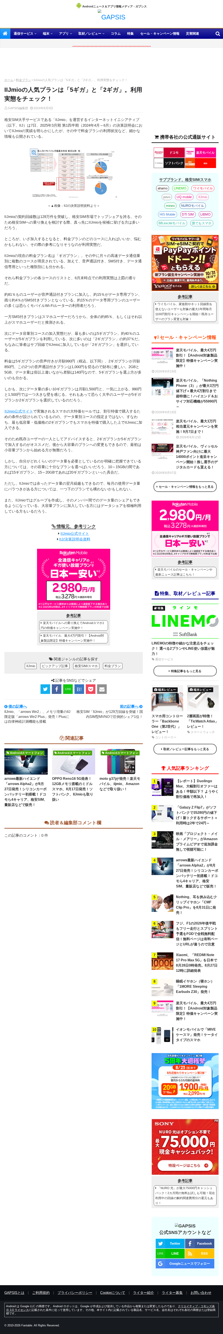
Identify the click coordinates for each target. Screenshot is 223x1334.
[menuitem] (5, 33)
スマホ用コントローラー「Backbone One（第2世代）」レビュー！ (167, 724)
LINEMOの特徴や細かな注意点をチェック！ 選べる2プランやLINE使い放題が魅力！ (183, 648)
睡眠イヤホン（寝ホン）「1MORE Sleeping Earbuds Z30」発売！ (195, 986)
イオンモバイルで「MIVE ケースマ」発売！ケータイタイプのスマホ (197, 1035)
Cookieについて (112, 1293)
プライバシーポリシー (74, 1293)
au (205, 163)
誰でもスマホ (201, 223)
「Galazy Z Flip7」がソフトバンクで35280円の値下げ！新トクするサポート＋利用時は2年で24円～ (197, 815)
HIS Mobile (167, 214)
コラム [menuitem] (116, 33)
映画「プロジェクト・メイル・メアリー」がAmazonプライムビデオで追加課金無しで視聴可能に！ (197, 841)
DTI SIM (188, 214)
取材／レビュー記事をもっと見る (186, 749)
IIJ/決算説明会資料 (74, 539)
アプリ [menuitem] (64, 33)
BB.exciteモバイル (172, 223)
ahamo (162, 188)
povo (166, 197)
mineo (170, 205)
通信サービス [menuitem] (23, 33)
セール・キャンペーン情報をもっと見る (186, 486)
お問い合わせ (201, 1293)
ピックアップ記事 (55, 666)
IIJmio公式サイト (19, 411)
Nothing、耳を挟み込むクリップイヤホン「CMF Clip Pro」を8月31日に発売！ (196, 904)
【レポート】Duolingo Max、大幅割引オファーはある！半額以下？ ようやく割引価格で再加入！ (197, 789)
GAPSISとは (14, 1293)
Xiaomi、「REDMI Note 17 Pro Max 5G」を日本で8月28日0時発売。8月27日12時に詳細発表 (197, 962)
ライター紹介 (143, 1293)
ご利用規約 (41, 1293)
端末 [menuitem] (46, 33)
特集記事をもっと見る (186, 671)
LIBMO (205, 214)
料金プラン (23, 80)
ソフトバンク (174, 163)
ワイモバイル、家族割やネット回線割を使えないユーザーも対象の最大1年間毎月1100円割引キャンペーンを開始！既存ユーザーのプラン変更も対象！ (184, 311)
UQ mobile (184, 197)
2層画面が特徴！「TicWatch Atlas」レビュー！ (202, 721)
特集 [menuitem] (130, 33)
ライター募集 (172, 1293)
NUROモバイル (192, 205)
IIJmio (30, 666)
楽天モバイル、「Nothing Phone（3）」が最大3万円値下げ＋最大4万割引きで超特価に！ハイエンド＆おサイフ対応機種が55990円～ (197, 393)
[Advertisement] (73, 64)
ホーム (9, 80)
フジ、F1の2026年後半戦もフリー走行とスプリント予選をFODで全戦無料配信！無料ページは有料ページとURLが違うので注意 (197, 933)
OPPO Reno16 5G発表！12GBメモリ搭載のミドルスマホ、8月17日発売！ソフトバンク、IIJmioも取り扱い (72, 789)
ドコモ (174, 152)
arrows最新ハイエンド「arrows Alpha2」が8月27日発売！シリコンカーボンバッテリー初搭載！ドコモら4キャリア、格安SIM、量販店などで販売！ (25, 792)
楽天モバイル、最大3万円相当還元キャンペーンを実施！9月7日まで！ (197, 426)
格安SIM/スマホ (86, 666)
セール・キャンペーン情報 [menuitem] (159, 33)
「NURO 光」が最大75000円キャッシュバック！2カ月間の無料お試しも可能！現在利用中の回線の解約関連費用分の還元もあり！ (185, 1195)
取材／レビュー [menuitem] (89, 33)
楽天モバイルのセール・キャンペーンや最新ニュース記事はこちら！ (183, 572)
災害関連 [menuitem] (192, 33)
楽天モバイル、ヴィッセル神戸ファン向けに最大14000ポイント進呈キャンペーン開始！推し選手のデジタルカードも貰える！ (197, 456)
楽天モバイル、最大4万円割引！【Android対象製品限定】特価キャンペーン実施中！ (72, 638)
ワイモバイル (203, 188)
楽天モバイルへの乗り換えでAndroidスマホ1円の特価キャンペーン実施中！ (72, 625)
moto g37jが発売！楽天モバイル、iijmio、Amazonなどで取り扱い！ (120, 784)
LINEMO (180, 188)
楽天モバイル (205, 152)
